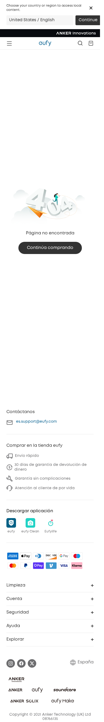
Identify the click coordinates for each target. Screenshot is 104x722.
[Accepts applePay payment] (25, 556)
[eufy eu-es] (45, 43)
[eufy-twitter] (32, 663)
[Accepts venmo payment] (51, 565)
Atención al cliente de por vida (45, 488)
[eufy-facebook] (21, 663)
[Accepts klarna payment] (77, 565)
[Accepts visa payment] (64, 565)
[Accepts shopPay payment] (38, 565)
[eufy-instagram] (10, 663)
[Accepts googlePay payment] (64, 556)
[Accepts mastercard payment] (13, 565)
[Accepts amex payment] (13, 556)
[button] (91, 8)
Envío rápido (27, 455)
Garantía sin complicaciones (42, 478)
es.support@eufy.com (36, 421)
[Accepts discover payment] (51, 556)
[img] (77, 556)
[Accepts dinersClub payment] (38, 556)
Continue (88, 20)
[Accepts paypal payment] (25, 565)
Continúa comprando (50, 248)
